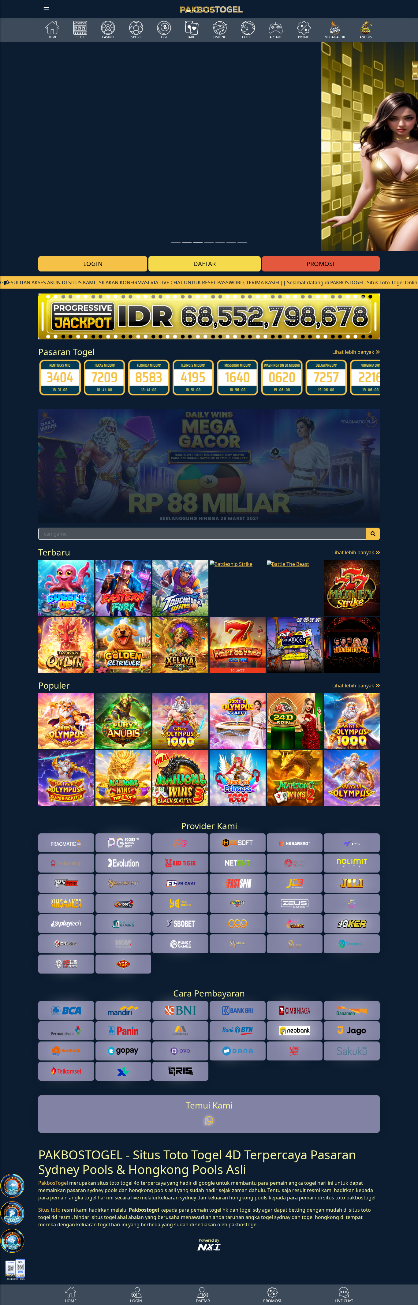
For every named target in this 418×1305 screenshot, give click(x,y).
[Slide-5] (231, 242)
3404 (59, 377)
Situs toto (49, 1209)
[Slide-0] (176, 242)
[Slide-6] (242, 242)
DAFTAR (204, 264)
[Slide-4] (220, 242)
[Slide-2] (198, 242)
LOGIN (93, 264)
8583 (147, 377)
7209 (103, 377)
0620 (280, 377)
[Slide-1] (187, 242)
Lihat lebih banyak (353, 352)
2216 (369, 377)
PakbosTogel (53, 1183)
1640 (236, 377)
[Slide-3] (209, 242)
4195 (192, 377)
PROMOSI (321, 264)
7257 (325, 377)
